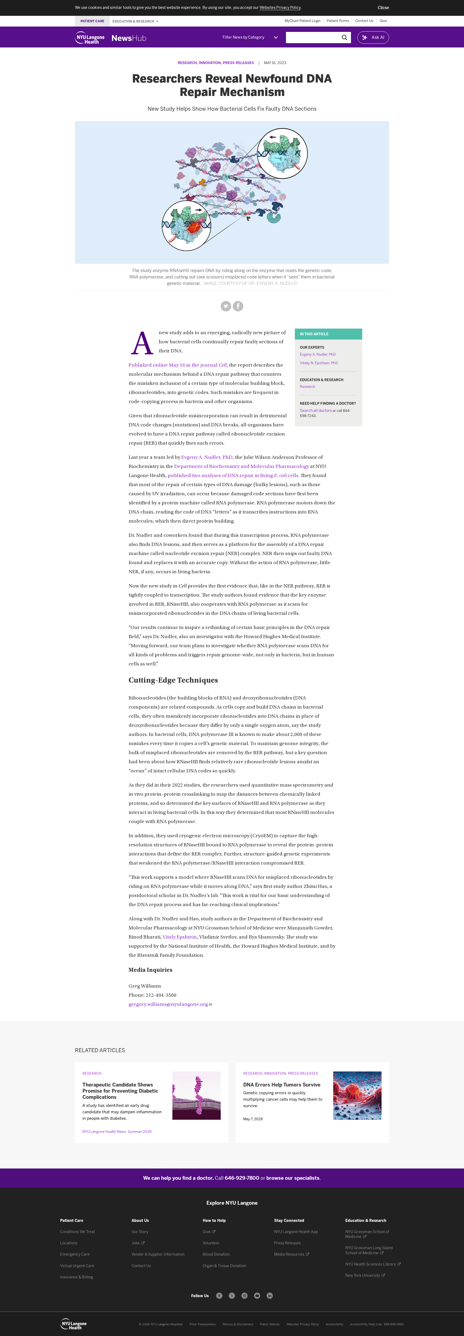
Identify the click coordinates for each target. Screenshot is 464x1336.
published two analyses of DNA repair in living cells (233, 475)
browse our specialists (293, 1178)
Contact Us (364, 21)
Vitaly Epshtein (180, 937)
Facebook (238, 306)
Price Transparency (203, 1324)
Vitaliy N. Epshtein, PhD (319, 363)
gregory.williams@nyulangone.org (168, 1004)
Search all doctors (316, 410)
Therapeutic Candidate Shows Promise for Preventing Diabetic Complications (120, 1091)
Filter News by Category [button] (243, 37)
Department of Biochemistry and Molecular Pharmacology (241, 466)
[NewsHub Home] (129, 38)
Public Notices (270, 1324)
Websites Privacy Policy (303, 1324)
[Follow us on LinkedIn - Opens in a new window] (270, 1296)
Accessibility (334, 1324)
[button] (383, 8)
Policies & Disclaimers (238, 1324)
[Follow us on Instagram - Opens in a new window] (244, 1296)
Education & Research (134, 21)
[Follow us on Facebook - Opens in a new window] (219, 1296)
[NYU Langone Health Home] (89, 37)
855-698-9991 (394, 1324)
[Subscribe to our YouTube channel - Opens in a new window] (257, 1296)
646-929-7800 (242, 1178)
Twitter (226, 306)
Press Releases (238, 63)
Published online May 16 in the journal (178, 365)
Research (187, 63)
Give (383, 21)
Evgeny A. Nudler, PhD (318, 354)
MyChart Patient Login (303, 21)
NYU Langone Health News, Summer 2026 (117, 1132)
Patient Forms (338, 21)
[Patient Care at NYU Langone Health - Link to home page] (73, 1324)
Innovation (210, 63)
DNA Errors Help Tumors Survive (281, 1085)
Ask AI (378, 37)
